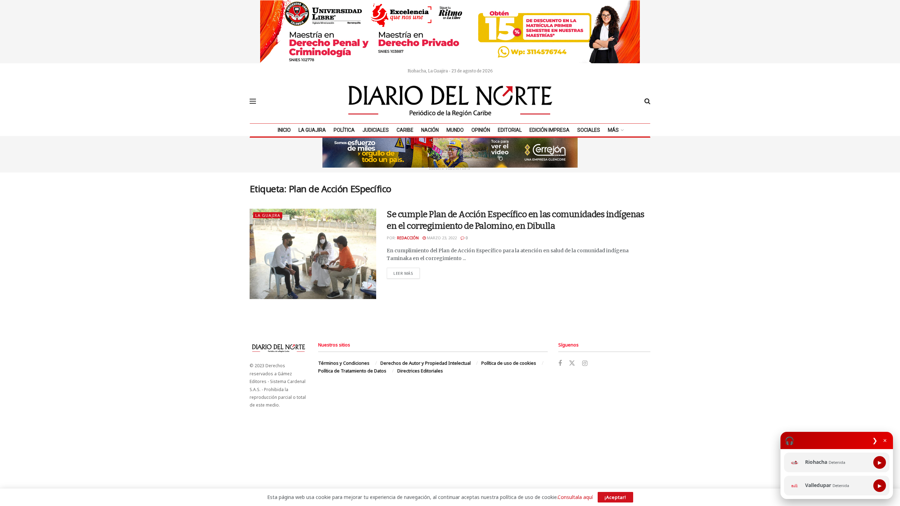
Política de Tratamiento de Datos (352, 371)
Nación (430, 130)
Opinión (480, 130)
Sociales (588, 130)
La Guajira (312, 130)
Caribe (405, 130)
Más (613, 130)
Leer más (406, 273)
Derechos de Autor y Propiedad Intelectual (425, 363)
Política (344, 130)
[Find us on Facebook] (560, 363)
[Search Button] (647, 101)
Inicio (284, 130)
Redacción (408, 237)
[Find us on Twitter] (572, 363)
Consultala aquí (575, 497)
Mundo (455, 130)
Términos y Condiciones (343, 363)
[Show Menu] (253, 101)
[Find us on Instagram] (584, 363)
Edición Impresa (549, 130)
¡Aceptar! (615, 497)
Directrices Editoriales (420, 371)
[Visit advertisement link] (450, 31)
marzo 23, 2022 (441, 237)
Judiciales (375, 130)
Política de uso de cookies (508, 363)
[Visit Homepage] (450, 101)
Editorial (510, 130)
